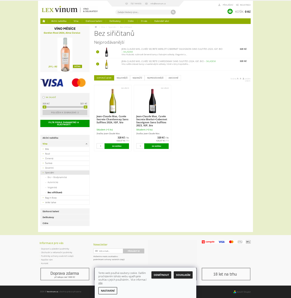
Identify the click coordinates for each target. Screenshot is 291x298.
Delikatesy (115, 20)
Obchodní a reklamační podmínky (56, 252)
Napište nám (47, 259)
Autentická (53, 182)
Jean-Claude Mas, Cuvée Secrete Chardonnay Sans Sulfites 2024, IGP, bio (169, 61)
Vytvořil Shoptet (244, 292)
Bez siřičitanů (55, 192)
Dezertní (49, 167)
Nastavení (108, 290)
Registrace (245, 5)
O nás (144, 20)
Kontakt (44, 263)
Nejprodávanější (155, 78)
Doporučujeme (104, 78)
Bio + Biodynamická (57, 177)
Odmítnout (161, 275)
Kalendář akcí (161, 20)
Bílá (47, 149)
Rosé (47, 153)
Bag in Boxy (51, 197)
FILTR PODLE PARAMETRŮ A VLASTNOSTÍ (63, 123)
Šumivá (48, 163)
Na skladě (51, 97)
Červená (49, 158)
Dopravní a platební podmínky (55, 248)
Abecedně (174, 78)
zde (100, 283)
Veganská (52, 187)
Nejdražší (137, 78)
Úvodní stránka (44, 21)
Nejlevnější (122, 78)
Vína (76, 20)
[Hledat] (173, 12)
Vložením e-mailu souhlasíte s (109, 258)
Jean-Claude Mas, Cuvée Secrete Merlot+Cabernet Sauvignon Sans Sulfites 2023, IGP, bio (172, 50)
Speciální (49, 172)
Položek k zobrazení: (65, 112)
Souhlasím (183, 275)
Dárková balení (94, 20)
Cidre (131, 20)
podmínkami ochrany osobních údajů (109, 259)
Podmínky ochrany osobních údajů (57, 256)
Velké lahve (50, 202)
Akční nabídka (58, 20)
